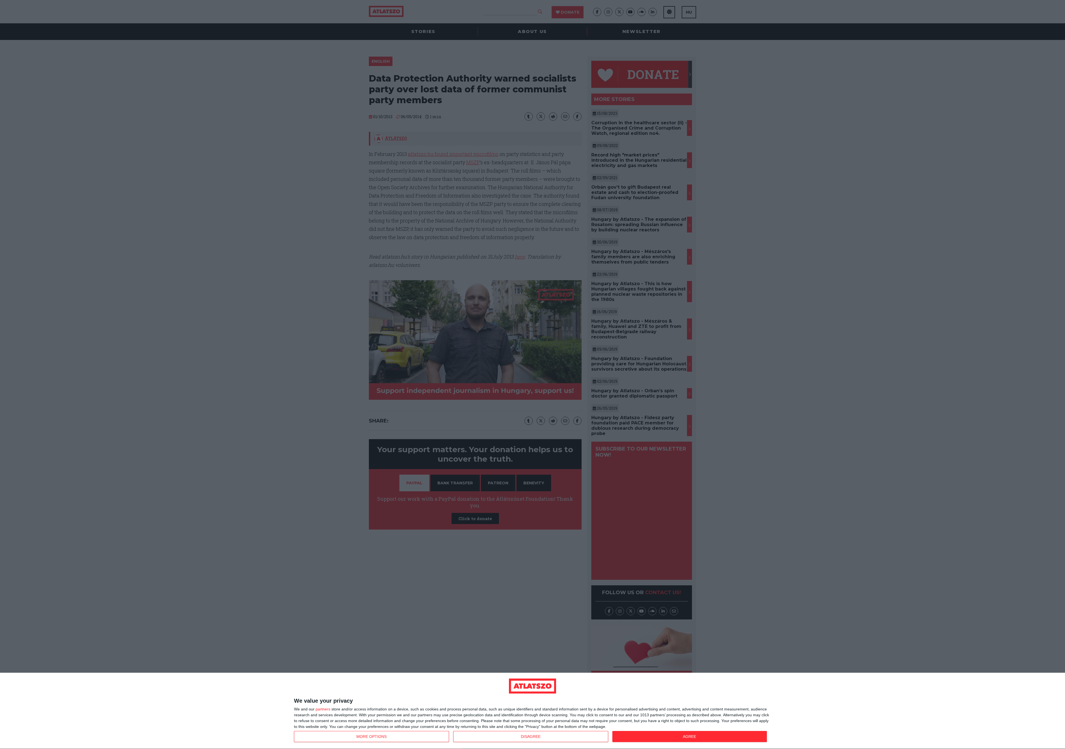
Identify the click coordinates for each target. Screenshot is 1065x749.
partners (323, 709)
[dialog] (532, 711)
